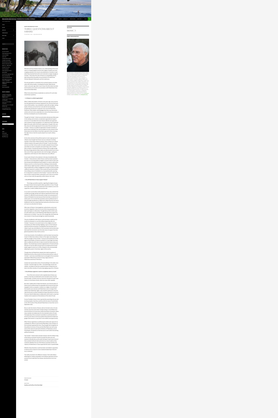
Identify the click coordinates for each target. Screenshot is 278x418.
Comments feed (5, 134)
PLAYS (85, 18)
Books (60, 18)
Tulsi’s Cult (4, 56)
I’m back (27, 379)
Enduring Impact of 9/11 (6, 53)
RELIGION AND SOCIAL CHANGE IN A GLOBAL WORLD (18, 19)
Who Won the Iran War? (6, 61)
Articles (65, 18)
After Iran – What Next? (6, 65)
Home (56, 18)
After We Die (4, 72)
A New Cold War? (5, 55)
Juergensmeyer (38, 34)
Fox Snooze (4, 85)
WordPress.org (5, 136)
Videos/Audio (72, 18)
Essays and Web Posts (29, 26)
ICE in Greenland (5, 68)
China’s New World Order (7, 77)
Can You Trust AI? (5, 51)
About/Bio (79, 18)
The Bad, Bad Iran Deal (6, 58)
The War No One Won (6, 60)
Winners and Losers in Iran (7, 63)
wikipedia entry (84, 94)
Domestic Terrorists (6, 67)
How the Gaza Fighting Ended (7, 74)
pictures (87, 93)
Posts (36, 26)
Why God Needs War (6, 75)
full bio (76, 94)
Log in (3, 131)
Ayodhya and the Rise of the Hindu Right (33, 384)
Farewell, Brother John (6, 109)
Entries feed (4, 133)
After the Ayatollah (5, 87)
